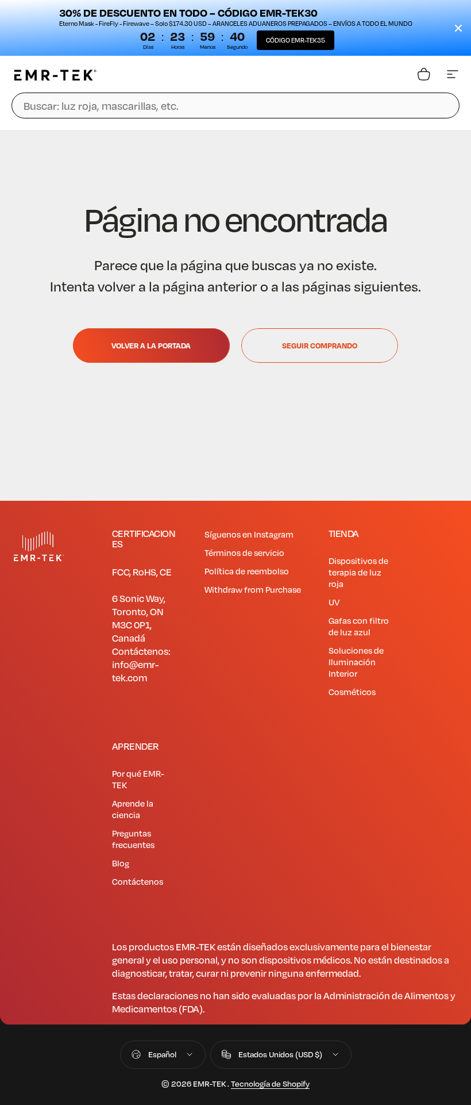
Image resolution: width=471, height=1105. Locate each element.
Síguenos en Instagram (249, 534)
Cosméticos (352, 691)
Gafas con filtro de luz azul (359, 626)
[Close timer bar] (458, 28)
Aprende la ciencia (132, 808)
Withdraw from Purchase (252, 589)
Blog (120, 863)
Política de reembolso (246, 571)
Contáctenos (137, 881)
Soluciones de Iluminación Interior (356, 661)
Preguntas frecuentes (133, 838)
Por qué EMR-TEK (138, 779)
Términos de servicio (244, 552)
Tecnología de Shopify (270, 1083)
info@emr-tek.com (135, 671)
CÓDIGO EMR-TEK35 (295, 40)
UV (334, 602)
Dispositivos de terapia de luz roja (358, 572)
